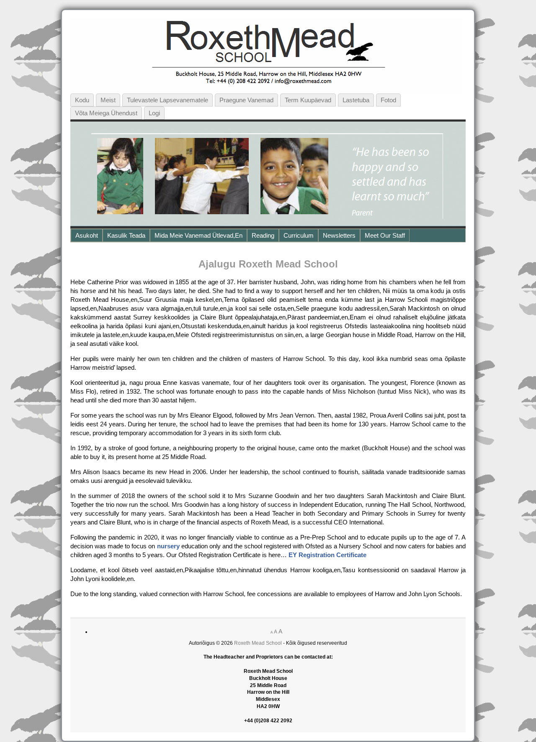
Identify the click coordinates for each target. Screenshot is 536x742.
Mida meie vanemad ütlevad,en (198, 235)
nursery (168, 546)
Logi (154, 113)
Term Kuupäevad (308, 100)
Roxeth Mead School (258, 643)
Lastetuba (356, 100)
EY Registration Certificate (327, 554)
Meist (108, 100)
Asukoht (86, 235)
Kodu (82, 100)
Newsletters (339, 235)
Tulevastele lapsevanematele (167, 100)
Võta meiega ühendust (106, 113)
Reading (263, 235)
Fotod (388, 100)
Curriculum (298, 235)
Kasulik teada (126, 235)
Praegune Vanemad (246, 100)
